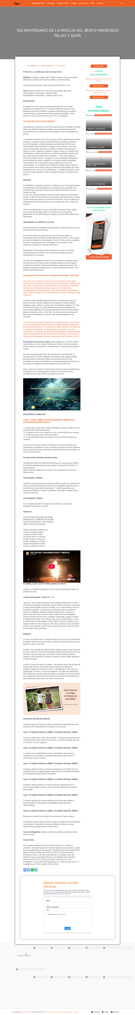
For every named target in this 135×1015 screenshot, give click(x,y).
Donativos (100, 3)
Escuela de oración (63, 3)
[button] (122, 3)
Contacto (75, 1012)
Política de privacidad (66, 1012)
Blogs (92, 3)
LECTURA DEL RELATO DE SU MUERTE (39, 121)
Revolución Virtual (26, 1012)
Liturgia (73, 3)
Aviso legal (46, 1012)
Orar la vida (50, 3)
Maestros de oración (38, 3)
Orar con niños (83, 3)
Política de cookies (55, 1012)
